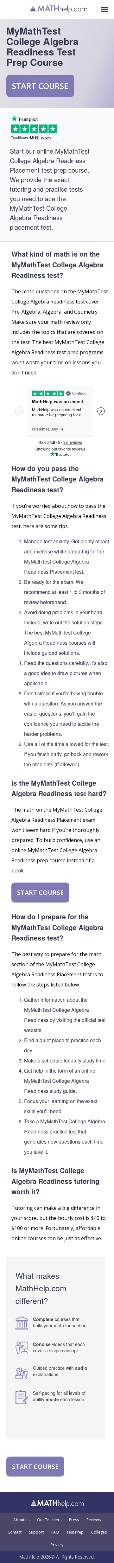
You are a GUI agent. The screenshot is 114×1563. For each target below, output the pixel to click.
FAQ (55, 1532)
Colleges (99, 1532)
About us (21, 1519)
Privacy (57, 1544)
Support (36, 1532)
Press (74, 1519)
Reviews (93, 1519)
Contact (15, 1532)
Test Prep (75, 1532)
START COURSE (40, 85)
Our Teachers (49, 1519)
